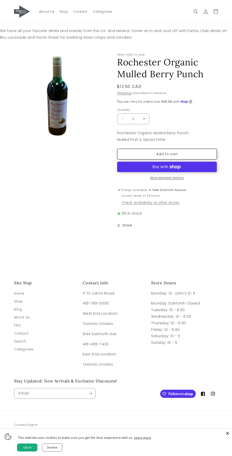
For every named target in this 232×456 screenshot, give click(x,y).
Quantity (123, 110)
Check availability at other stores (150, 202)
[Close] (227, 433)
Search (20, 341)
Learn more (142, 438)
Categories (24, 349)
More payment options (167, 178)
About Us (22, 317)
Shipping (124, 93)
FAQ (17, 325)
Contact (21, 333)
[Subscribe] (90, 393)
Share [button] (127, 225)
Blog (18, 309)
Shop (18, 301)
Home (19, 293)
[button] (196, 12)
